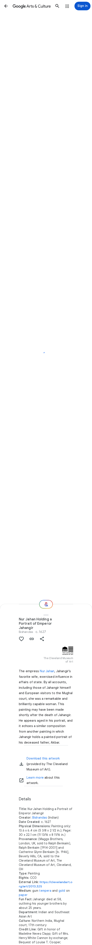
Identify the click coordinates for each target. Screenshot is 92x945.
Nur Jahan (47, 671)
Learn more (35, 777)
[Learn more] (21, 780)
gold (62, 891)
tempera (45, 891)
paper (23, 895)
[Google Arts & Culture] (31, 6)
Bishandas (26, 632)
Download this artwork (43, 758)
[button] (6, 6)
